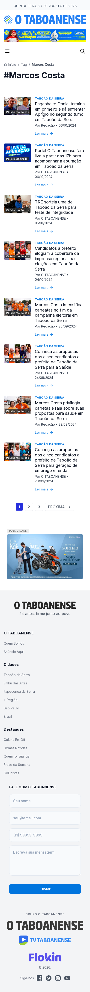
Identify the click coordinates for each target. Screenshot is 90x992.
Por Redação (45, 125)
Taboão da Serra (49, 98)
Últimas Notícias (15, 748)
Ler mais (41, 133)
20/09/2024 (44, 481)
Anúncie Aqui (14, 652)
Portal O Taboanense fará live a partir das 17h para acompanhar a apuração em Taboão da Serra (59, 158)
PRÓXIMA (56, 507)
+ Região (11, 700)
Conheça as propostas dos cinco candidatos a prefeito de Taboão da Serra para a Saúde (57, 359)
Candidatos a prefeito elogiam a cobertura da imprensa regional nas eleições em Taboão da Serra (57, 258)
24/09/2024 (44, 378)
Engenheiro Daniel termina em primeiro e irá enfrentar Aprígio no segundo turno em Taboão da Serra (60, 111)
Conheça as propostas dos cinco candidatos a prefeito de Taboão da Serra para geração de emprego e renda (57, 460)
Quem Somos (14, 643)
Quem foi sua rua (17, 756)
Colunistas (11, 773)
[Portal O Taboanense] (45, 925)
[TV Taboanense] (45, 940)
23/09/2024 (68, 424)
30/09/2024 (68, 326)
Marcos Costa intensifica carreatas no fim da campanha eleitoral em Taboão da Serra (58, 312)
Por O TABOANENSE (51, 172)
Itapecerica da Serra (19, 691)
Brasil (8, 716)
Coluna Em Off (14, 740)
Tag (24, 64)
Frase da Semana (17, 765)
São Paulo (11, 708)
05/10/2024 (43, 223)
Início (12, 64)
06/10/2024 (67, 125)
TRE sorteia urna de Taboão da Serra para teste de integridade (55, 207)
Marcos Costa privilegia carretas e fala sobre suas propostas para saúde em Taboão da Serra (59, 410)
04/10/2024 (43, 279)
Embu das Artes (15, 683)
